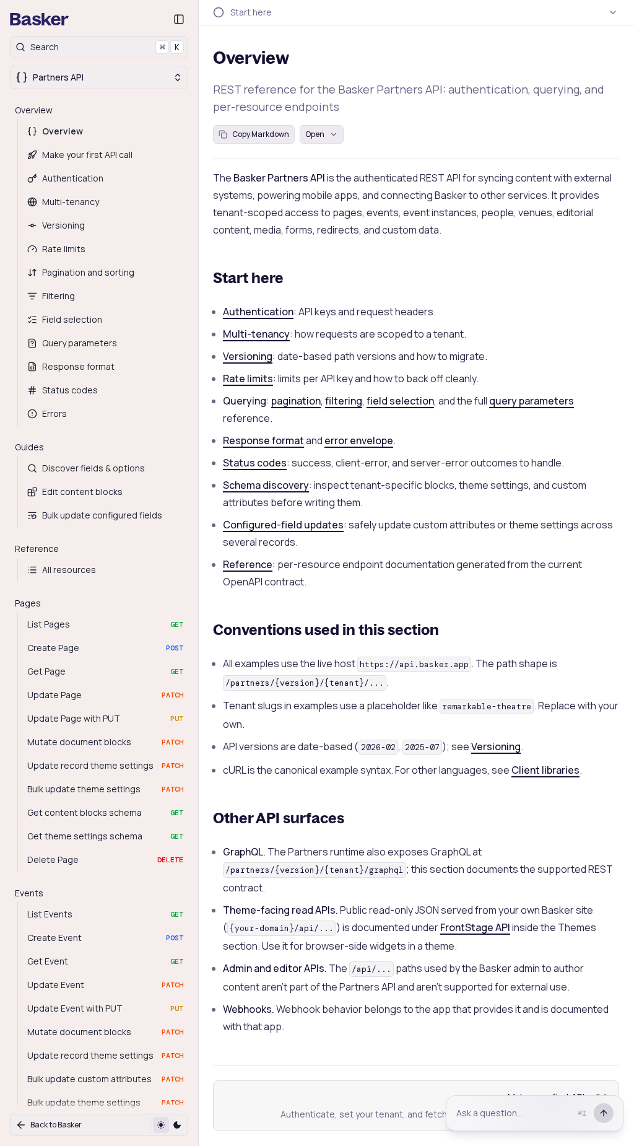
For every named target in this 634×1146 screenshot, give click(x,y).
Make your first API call (87, 154)
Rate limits (63, 249)
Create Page (105, 648)
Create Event (105, 937)
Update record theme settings (105, 765)
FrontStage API (475, 927)
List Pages (105, 624)
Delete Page (105, 859)
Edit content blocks (82, 491)
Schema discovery (266, 485)
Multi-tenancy (70, 202)
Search (105, 47)
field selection (400, 401)
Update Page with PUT (105, 718)
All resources (69, 569)
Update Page (105, 695)
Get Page (105, 671)
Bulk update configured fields (102, 515)
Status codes (70, 390)
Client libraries (545, 770)
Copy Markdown (260, 134)
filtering (343, 401)
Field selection (72, 319)
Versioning (63, 225)
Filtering (58, 296)
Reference (247, 564)
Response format (78, 366)
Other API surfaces (278, 817)
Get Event (105, 961)
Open (314, 134)
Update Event (105, 985)
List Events (105, 914)
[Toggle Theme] (169, 1125)
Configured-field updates (283, 524)
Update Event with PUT (105, 1008)
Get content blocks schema (105, 812)
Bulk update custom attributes (105, 1079)
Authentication (72, 178)
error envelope (358, 440)
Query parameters (79, 343)
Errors (54, 413)
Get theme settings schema (105, 836)
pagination (296, 401)
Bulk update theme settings (105, 789)
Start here (248, 277)
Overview (62, 131)
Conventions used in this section (326, 629)
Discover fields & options (93, 468)
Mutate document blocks (105, 742)
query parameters (531, 401)
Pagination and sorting (88, 272)
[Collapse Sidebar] (179, 19)
